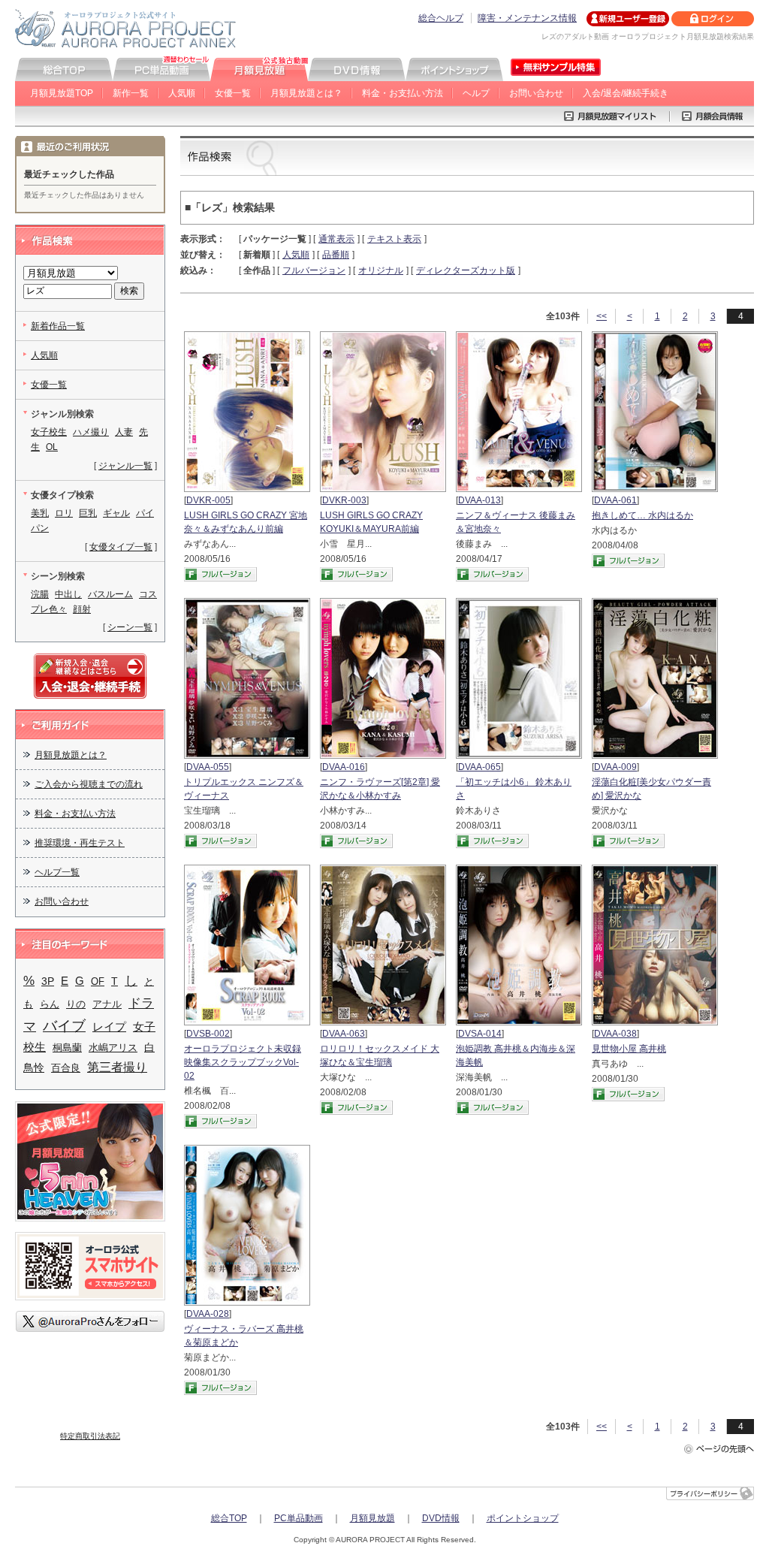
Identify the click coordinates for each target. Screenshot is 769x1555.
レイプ (109, 1026)
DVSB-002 (208, 1033)
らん (49, 1004)
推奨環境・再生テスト (80, 843)
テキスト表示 (394, 239)
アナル (107, 1004)
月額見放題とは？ (306, 93)
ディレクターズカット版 (465, 270)
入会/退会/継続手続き (625, 93)
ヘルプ (476, 93)
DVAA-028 (207, 1314)
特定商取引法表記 (90, 1436)
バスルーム (110, 594)
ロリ (64, 513)
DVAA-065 (479, 767)
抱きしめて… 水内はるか (642, 515)
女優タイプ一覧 (120, 547)
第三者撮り (117, 1066)
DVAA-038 (615, 1033)
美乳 (40, 513)
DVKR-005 (208, 500)
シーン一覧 (129, 627)
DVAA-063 (343, 1033)
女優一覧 (233, 93)
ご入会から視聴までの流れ (89, 784)
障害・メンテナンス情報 (527, 18)
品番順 (335, 254)
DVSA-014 (480, 1033)
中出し (68, 594)
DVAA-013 (479, 500)
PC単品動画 (298, 1518)
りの (76, 1004)
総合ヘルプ (440, 18)
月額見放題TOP (61, 93)
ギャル (116, 513)
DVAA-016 (343, 767)
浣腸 (40, 594)
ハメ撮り (91, 432)
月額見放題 (372, 1518)
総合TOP (229, 1518)
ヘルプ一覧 (57, 872)
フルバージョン (313, 270)
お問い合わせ (536, 93)
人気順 (181, 93)
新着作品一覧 (58, 326)
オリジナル (380, 270)
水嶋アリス (113, 1047)
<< (601, 316)
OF (97, 981)
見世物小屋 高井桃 (629, 1048)
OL (52, 447)
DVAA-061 (615, 500)
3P (47, 981)
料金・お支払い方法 (402, 93)
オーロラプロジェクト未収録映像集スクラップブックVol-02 (242, 1062)
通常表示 (336, 239)
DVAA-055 (207, 767)
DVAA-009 (615, 767)
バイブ (64, 1026)
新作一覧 (131, 93)
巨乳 (88, 513)
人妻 (124, 432)
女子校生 (49, 432)
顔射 (82, 609)
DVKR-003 (344, 500)
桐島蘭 (67, 1047)
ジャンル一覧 (125, 465)
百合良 (65, 1067)
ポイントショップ (523, 1518)
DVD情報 (441, 1518)
